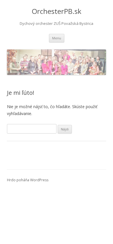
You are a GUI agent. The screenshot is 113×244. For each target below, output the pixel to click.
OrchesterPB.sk (56, 11)
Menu (56, 38)
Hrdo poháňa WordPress (27, 180)
